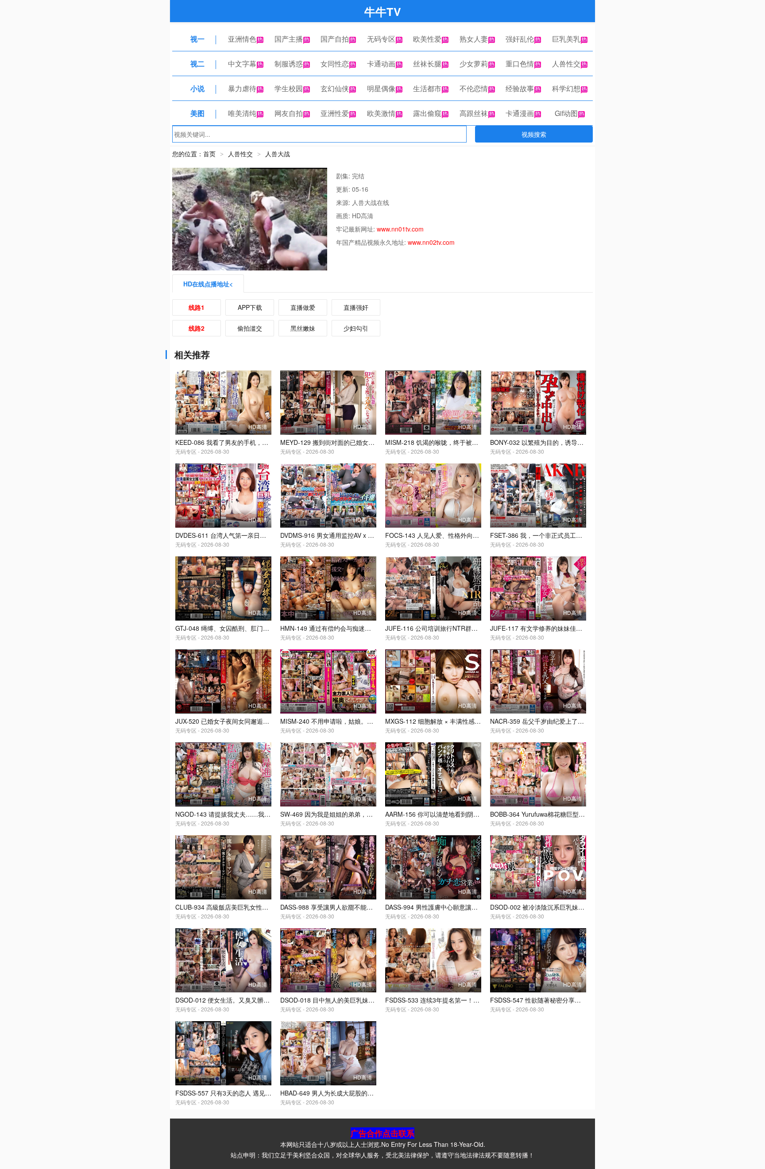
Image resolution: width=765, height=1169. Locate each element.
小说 (197, 88)
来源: (344, 202)
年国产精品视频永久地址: (372, 242)
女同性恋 (335, 63)
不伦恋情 (474, 88)
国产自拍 (335, 39)
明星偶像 (381, 88)
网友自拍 (288, 113)
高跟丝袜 (474, 113)
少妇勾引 (356, 328)
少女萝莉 (474, 63)
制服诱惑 (288, 63)
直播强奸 (356, 307)
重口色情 (520, 63)
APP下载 (250, 307)
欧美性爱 (427, 39)
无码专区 (381, 39)
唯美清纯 (242, 113)
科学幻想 (566, 88)
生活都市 (427, 88)
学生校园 (288, 88)
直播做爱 (302, 307)
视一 (197, 39)
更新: (344, 189)
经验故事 (520, 88)
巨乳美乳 (566, 39)
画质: (344, 215)
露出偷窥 (427, 113)
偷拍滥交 (249, 328)
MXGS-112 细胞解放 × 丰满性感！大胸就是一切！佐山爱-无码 (471, 721)
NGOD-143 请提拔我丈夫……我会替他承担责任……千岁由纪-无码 (267, 814)
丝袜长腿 (427, 63)
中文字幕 (242, 63)
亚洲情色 (242, 39)
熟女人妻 (474, 39)
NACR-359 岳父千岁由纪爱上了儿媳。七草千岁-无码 (563, 721)
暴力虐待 (242, 88)
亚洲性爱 (335, 113)
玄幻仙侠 (335, 88)
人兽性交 (566, 63)
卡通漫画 (520, 113)
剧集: (344, 175)
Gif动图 (566, 113)
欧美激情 (381, 113)
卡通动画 (381, 63)
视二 (197, 63)
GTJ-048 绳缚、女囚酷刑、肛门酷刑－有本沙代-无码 (248, 628)
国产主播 (288, 39)
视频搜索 (534, 134)
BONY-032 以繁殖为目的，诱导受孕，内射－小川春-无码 (569, 442)
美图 (197, 113)
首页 (209, 153)
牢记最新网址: (356, 228)
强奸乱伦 (520, 39)
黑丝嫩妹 (302, 328)
